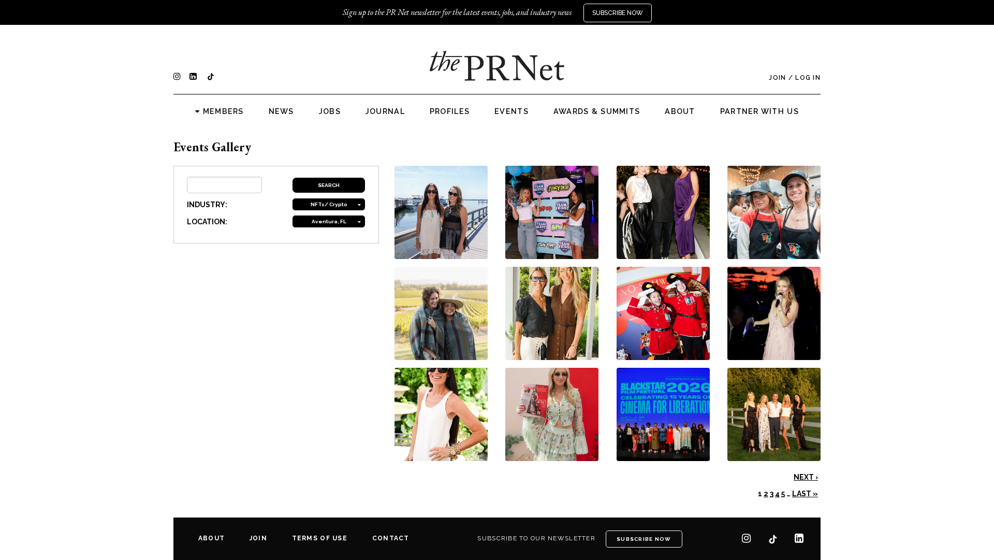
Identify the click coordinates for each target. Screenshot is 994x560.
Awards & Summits (596, 111)
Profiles (450, 111)
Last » (805, 494)
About (680, 111)
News (281, 111)
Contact (391, 538)
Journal (385, 111)
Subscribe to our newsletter (536, 538)
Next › (806, 477)
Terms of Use (319, 538)
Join (777, 77)
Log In (808, 77)
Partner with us (759, 111)
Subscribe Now (617, 13)
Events (511, 111)
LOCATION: (207, 221)
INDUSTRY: (207, 204)
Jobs (330, 111)
